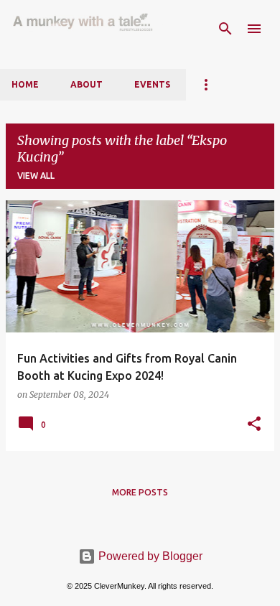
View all (36, 175)
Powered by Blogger (148, 556)
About (86, 84)
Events (152, 84)
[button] (254, 424)
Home (25, 84)
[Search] (225, 28)
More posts (140, 492)
